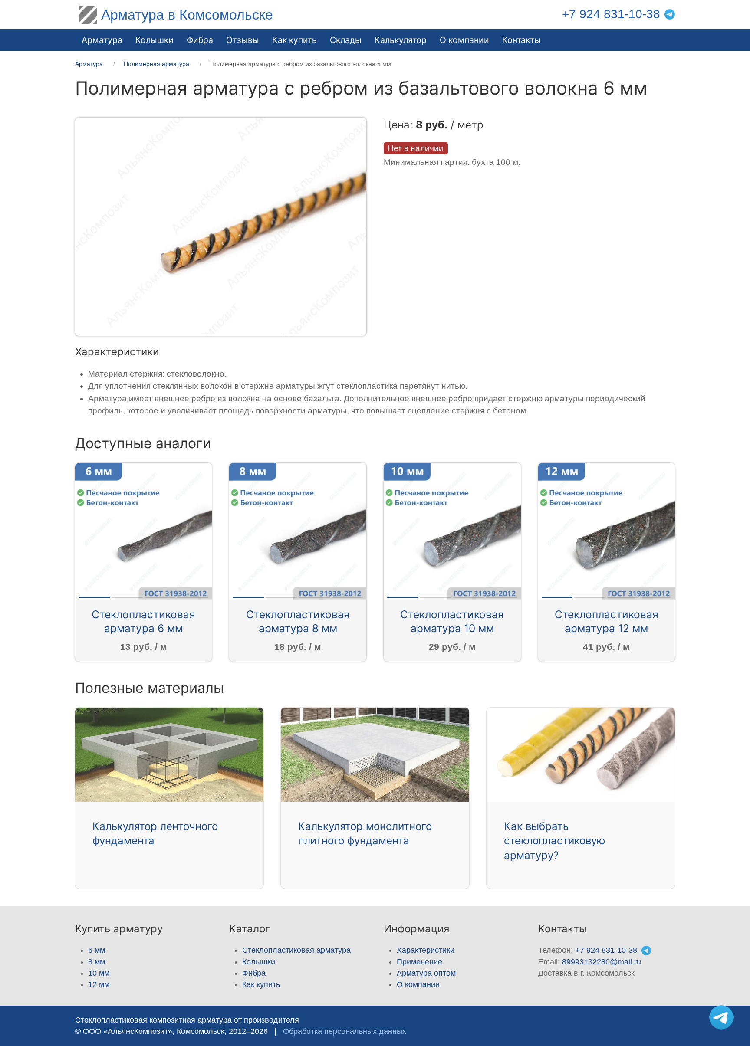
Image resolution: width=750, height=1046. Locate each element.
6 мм (96, 950)
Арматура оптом (426, 973)
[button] (220, 226)
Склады (346, 40)
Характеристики (425, 950)
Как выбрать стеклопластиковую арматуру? (554, 841)
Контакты (521, 40)
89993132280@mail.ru (601, 961)
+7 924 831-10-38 (611, 14)
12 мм (98, 984)
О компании (464, 40)
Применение (419, 961)
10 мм (98, 973)
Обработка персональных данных (344, 1031)
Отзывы (242, 40)
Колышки (258, 961)
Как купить (261, 984)
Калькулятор (401, 40)
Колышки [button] (154, 40)
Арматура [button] (102, 40)
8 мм (96, 961)
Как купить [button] (294, 40)
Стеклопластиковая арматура (296, 950)
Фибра (200, 40)
